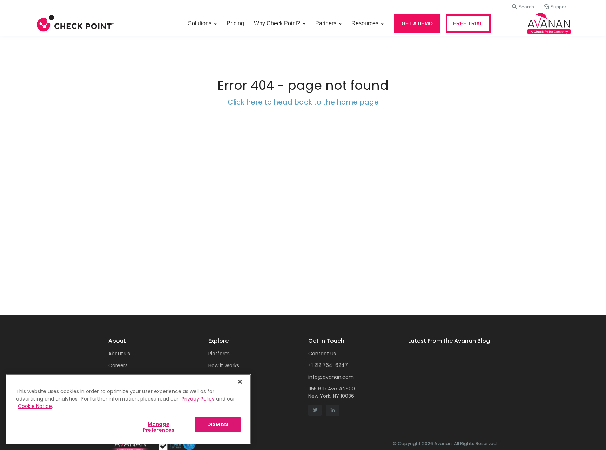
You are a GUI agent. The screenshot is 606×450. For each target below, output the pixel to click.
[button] (523, 6)
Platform (219, 353)
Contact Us (322, 353)
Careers (118, 365)
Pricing (235, 23)
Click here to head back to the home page (303, 102)
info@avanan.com (331, 377)
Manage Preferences (159, 427)
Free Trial (219, 389)
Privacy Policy (198, 398)
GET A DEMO (417, 23)
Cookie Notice (35, 406)
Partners (325, 23)
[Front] (75, 23)
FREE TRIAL (468, 23)
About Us (119, 353)
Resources (364, 23)
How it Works (223, 365)
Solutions (199, 23)
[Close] (240, 381)
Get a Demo (223, 401)
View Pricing (222, 377)
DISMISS (217, 424)
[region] (128, 409)
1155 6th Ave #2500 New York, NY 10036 (331, 392)
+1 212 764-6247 (328, 365)
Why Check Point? (277, 23)
